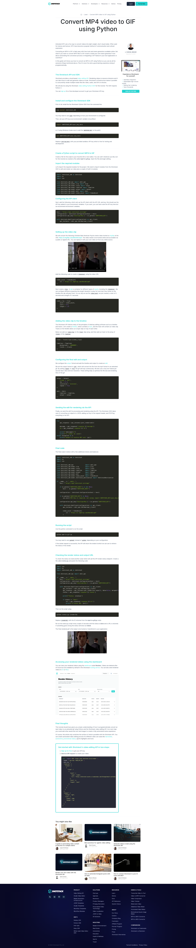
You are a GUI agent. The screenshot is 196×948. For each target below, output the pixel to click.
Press (113, 932)
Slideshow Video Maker (138, 906)
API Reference (116, 901)
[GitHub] (59, 897)
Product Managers (98, 901)
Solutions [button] (84, 4)
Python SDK (77, 923)
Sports (95, 939)
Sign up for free (66, 751)
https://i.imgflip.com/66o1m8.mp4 (70, 237)
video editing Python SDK (87, 86)
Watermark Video (136, 904)
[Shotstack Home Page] (57, 4)
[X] (50, 897)
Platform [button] (75, 4)
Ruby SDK (77, 928)
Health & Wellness (98, 936)
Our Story (115, 913)
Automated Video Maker (138, 909)
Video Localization (98, 911)
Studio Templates (79, 906)
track (90, 326)
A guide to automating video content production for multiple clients (67, 844)
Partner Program (117, 926)
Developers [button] (94, 4)
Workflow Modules (79, 911)
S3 (63, 669)
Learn (113, 893)
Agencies (95, 896)
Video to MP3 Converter (138, 896)
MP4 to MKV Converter (138, 916)
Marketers (96, 898)
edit (106, 363)
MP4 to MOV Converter (138, 919)
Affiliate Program (117, 924)
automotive (59, 738)
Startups (95, 893)
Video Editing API (79, 893)
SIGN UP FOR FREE (130, 91)
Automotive (96, 931)
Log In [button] (131, 4)
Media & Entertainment (99, 925)
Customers (115, 921)
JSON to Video (97, 914)
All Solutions (96, 916)
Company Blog (116, 918)
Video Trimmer (135, 901)
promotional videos (70, 738)
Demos (113, 4)
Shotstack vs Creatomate (138, 928)
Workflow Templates (80, 908)
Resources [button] (105, 4)
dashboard (87, 665)
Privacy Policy (143, 945)
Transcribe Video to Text (138, 893)
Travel (94, 942)
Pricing (119, 4)
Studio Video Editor (79, 896)
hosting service (95, 667)
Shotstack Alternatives (118, 934)
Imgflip (112, 235)
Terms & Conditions (132, 945)
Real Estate (96, 928)
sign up (63, 91)
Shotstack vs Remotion (138, 931)
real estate (108, 736)
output (69, 363)
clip (71, 289)
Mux (67, 669)
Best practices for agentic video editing (97, 843)
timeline (74, 326)
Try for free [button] (141, 4)
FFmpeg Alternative (98, 904)
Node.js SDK (77, 920)
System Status (116, 904)
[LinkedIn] (54, 897)
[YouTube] (64, 897)
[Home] (81, 14)
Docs (113, 898)
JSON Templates (79, 903)
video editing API (83, 78)
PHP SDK (76, 925)
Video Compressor (136, 898)
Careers (114, 915)
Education (96, 933)
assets (96, 289)
